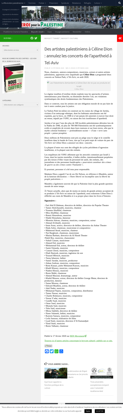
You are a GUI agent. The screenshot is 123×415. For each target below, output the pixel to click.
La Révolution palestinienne (12, 3)
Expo (50, 32)
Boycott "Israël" (52, 38)
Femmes (32, 3)
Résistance (76, 3)
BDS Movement (77, 336)
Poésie (41, 3)
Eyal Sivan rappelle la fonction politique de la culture (53, 385)
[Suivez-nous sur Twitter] (35, 38)
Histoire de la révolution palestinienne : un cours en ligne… (10, 21)
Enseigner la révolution (10, 9)
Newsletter (77, 32)
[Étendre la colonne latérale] (120, 38)
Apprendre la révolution (10, 14)
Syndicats (65, 3)
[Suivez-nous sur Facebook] (32, 38)
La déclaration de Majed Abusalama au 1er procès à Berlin (77, 374)
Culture (97, 3)
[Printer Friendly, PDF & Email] (48, 346)
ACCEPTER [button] (99, 411)
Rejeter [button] (88, 411)
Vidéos (87, 32)
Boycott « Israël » (37, 32)
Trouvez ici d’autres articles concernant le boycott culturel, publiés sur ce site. (78, 340)
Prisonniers (53, 3)
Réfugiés (87, 3)
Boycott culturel (69, 38)
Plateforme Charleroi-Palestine (15, 32)
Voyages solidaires (62, 32)
